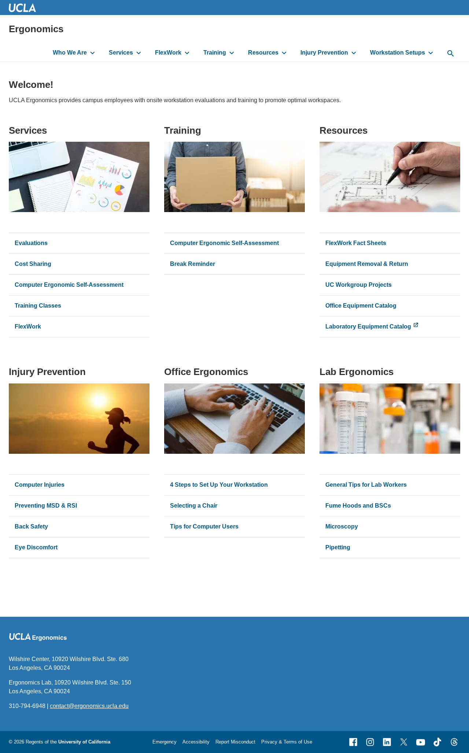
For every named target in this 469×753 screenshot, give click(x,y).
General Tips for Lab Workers (366, 485)
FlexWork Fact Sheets (355, 243)
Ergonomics (36, 29)
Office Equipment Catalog (360, 306)
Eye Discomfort (37, 547)
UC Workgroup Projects (358, 285)
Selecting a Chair (193, 505)
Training (214, 52)
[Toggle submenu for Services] (138, 52)
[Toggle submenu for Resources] (284, 52)
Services (121, 52)
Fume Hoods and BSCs (358, 505)
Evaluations (31, 243)
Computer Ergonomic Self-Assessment (69, 285)
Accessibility (196, 742)
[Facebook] (353, 742)
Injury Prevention (324, 52)
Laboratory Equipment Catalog (368, 326)
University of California (84, 742)
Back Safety (31, 526)
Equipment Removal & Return (366, 264)
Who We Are (70, 52)
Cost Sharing (33, 264)
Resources (263, 52)
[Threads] (454, 742)
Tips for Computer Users (204, 526)
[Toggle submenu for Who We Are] (92, 52)
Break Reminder (192, 264)
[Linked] (387, 742)
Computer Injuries (39, 485)
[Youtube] (420, 742)
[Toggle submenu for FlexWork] (187, 52)
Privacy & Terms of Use (286, 742)
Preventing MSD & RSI (46, 505)
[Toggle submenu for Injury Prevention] (353, 52)
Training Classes (38, 306)
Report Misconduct (235, 742)
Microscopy (341, 526)
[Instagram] (370, 742)
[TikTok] (437, 742)
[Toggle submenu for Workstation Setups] (430, 52)
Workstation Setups (397, 52)
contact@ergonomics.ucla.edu (89, 706)
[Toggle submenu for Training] (231, 52)
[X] (404, 742)
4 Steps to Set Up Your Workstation (219, 485)
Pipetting (337, 547)
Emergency (164, 742)
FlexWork (168, 52)
